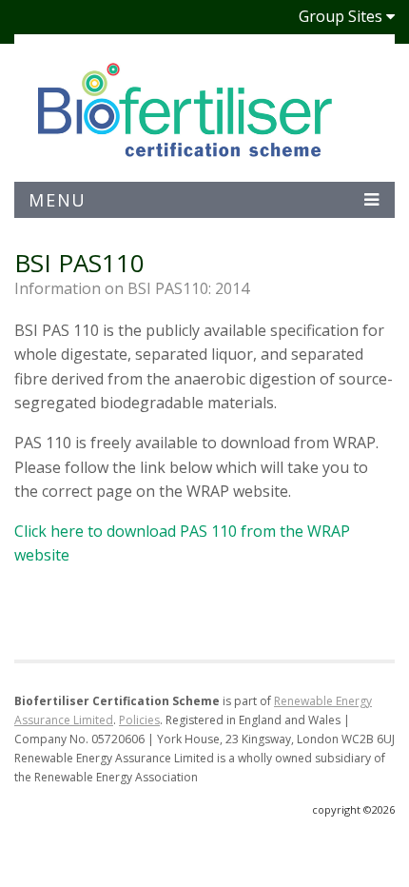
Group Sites (340, 16)
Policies (139, 720)
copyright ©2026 (353, 809)
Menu (58, 199)
